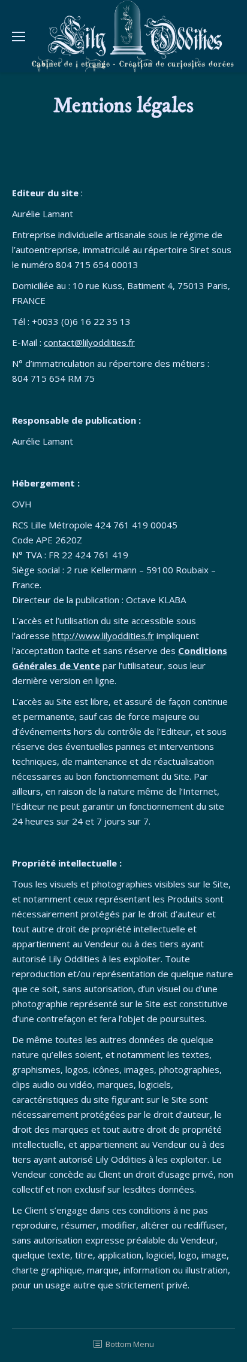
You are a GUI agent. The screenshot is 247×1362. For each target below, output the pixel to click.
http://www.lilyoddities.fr (103, 636)
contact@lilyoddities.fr (89, 342)
